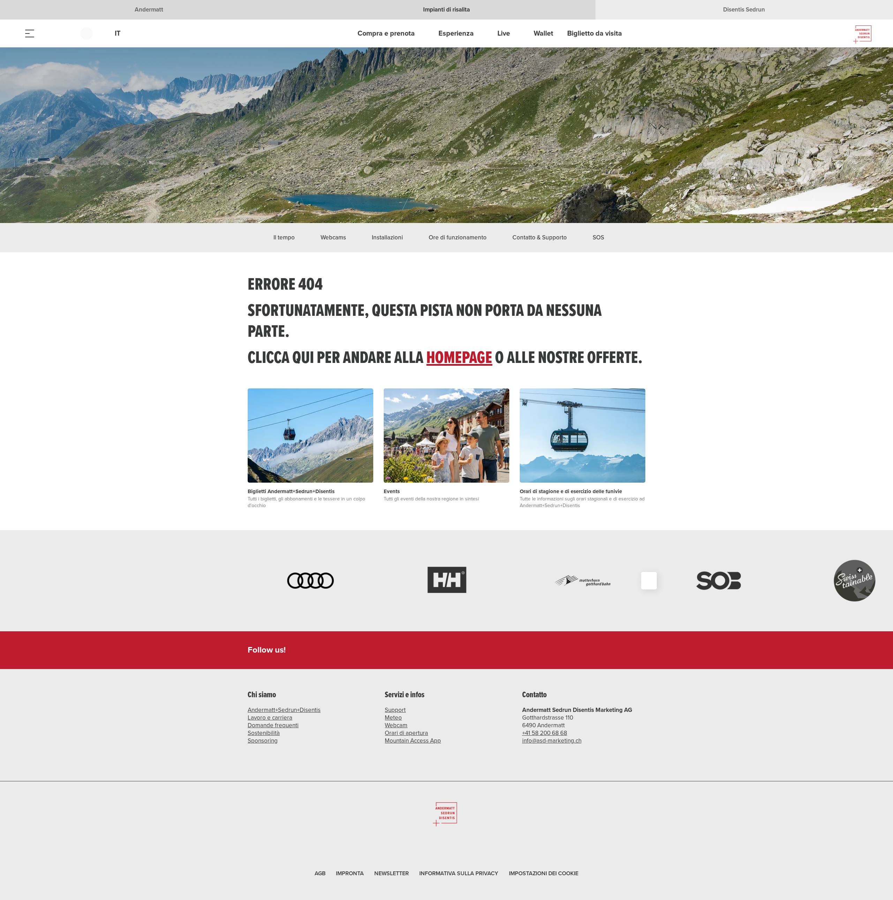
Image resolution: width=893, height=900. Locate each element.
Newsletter (391, 873)
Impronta (350, 873)
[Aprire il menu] (29, 33)
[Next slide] (649, 580)
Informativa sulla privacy (458, 873)
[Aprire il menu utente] (90, 33)
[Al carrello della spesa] (64, 33)
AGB (320, 873)
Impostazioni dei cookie (543, 872)
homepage (459, 356)
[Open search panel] (47, 33)
